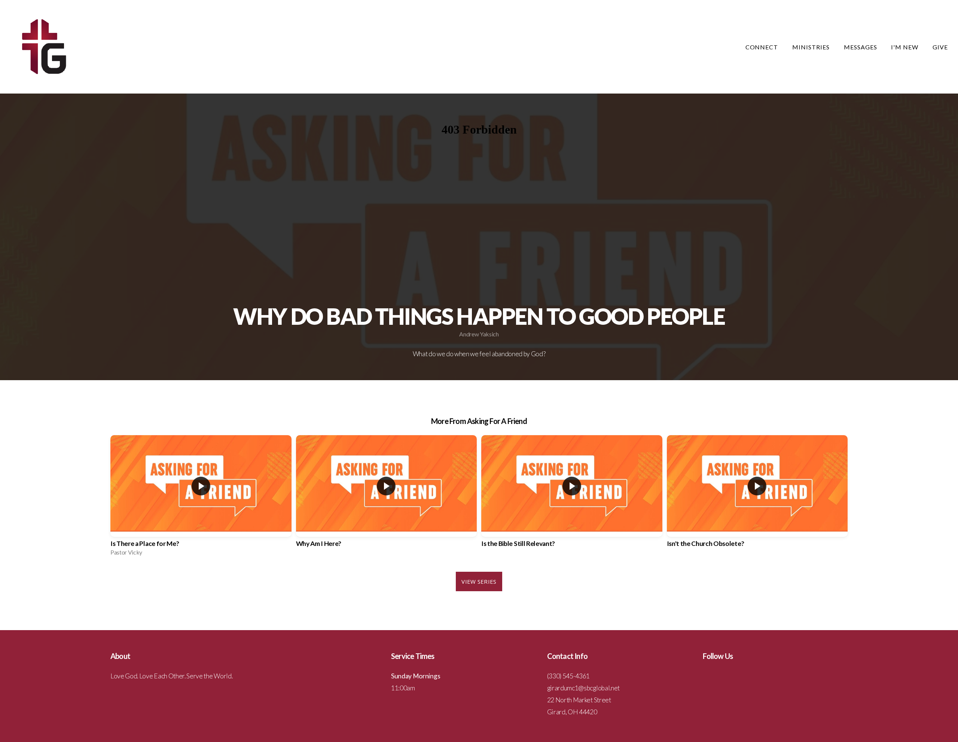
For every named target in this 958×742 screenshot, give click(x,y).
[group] (201, 498)
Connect (762, 47)
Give (940, 47)
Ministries (811, 47)
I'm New (905, 47)
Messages (861, 47)
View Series (478, 581)
